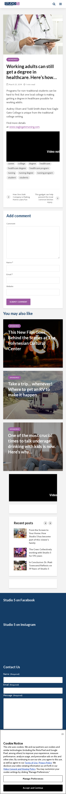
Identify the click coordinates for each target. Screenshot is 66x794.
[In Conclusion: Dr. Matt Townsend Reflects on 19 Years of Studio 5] (20, 565)
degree (32, 163)
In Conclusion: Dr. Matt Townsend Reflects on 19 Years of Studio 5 (40, 565)
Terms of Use (31, 762)
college (21, 163)
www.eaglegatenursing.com (24, 126)
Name (9, 262)
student (12, 177)
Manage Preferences (33, 778)
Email (9, 274)
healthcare (45, 163)
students (24, 177)
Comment (10, 224)
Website (9, 286)
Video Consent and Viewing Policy (19, 769)
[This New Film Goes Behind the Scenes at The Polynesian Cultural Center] (33, 343)
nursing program (45, 172)
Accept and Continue (33, 788)
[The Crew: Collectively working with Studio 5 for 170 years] (20, 552)
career (11, 163)
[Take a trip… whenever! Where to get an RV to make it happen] (33, 394)
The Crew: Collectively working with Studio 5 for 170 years (40, 552)
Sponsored (12, 60)
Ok (62, 734)
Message (12, 695)
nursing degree (26, 172)
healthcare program (39, 168)
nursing (11, 172)
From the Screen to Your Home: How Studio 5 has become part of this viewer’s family (40, 536)
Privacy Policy (45, 762)
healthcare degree (17, 168)
